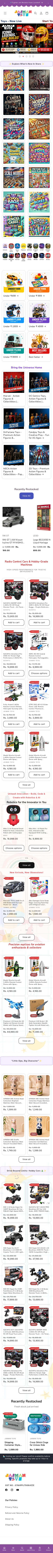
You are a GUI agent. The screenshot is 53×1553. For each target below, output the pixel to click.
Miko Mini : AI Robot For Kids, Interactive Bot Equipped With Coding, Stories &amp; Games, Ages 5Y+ (38, 831)
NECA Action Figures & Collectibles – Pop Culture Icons (12, 471)
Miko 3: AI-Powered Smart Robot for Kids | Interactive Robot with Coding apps (13, 831)
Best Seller (34, 357)
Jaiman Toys (15, 1540)
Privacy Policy (11, 1507)
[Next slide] (38, 56)
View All (26, 496)
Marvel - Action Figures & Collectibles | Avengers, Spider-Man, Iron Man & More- (12, 399)
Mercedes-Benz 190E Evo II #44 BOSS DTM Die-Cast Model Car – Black (13, 903)
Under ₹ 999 (35, 295)
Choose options (39, 673)
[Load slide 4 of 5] (30, 56)
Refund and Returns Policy (17, 1513)
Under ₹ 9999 (10, 357)
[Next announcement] (48, 3)
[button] (5, 13)
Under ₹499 (9, 295)
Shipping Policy (12, 1525)
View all (27, 785)
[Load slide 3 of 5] (26, 56)
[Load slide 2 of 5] (23, 56)
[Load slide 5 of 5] (33, 56)
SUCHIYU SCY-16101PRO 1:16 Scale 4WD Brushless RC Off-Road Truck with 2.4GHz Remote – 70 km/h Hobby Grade (13, 1332)
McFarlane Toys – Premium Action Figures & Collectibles (12, 435)
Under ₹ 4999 (36, 326)
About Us (9, 1519)
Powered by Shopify (29, 1540)
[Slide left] (21, 858)
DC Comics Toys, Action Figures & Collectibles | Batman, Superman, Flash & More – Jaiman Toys (39, 399)
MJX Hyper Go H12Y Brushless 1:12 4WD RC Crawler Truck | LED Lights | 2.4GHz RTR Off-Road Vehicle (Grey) (13, 1250)
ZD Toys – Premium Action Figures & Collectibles (39, 471)
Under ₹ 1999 (10, 326)
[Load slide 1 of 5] (19, 56)
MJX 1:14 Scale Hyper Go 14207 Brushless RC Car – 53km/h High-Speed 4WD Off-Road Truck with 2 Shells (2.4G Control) (13, 1209)
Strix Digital (26, 1542)
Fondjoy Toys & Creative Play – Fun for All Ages (39, 435)
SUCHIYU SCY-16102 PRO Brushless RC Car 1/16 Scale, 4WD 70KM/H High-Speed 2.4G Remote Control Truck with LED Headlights (39, 1209)
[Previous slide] (15, 56)
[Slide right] (32, 858)
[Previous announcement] (5, 3)
